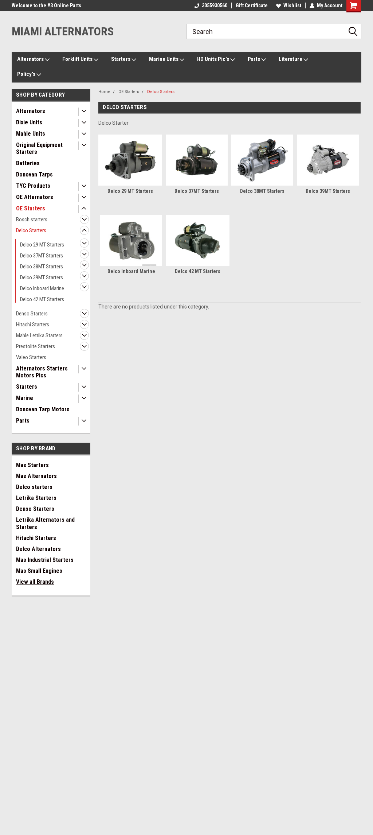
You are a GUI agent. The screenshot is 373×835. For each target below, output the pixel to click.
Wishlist (292, 5)
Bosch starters (31, 219)
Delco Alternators (38, 548)
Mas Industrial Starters (45, 559)
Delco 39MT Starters (41, 277)
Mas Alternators (36, 476)
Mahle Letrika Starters (39, 335)
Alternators (31, 59)
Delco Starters (31, 230)
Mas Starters (32, 465)
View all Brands (35, 581)
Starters (121, 59)
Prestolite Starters (35, 346)
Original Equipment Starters (39, 148)
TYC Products (33, 185)
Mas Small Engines (39, 570)
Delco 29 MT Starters (42, 244)
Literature (291, 59)
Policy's (26, 74)
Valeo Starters (31, 357)
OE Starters (30, 208)
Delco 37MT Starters (41, 255)
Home (104, 91)
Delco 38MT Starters (41, 266)
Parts (254, 59)
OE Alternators (34, 197)
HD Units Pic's (213, 59)
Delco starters (34, 486)
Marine (24, 398)
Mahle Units (30, 133)
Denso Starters (32, 313)
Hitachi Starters (32, 324)
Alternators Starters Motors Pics (42, 372)
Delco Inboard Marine (42, 288)
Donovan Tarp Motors (43, 409)
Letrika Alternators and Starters (45, 523)
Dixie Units (29, 122)
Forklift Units (78, 59)
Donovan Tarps (34, 174)
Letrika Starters (36, 497)
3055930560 (214, 5)
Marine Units (164, 59)
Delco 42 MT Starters (42, 299)
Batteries (28, 163)
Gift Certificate (252, 5)
